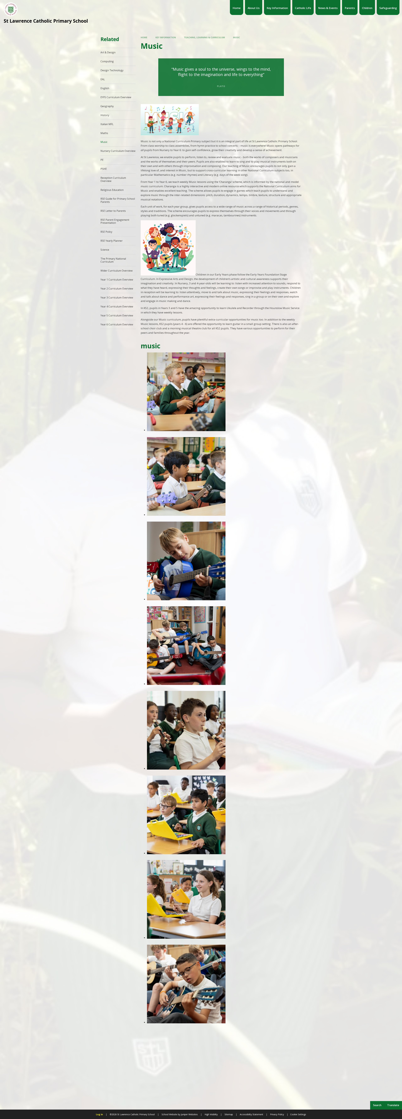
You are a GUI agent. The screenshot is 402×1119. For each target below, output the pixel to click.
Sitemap (229, 1114)
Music (236, 37)
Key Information (165, 37)
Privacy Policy (277, 1114)
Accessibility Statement (251, 1114)
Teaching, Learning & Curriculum (204, 37)
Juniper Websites (189, 1114)
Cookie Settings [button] (298, 1114)
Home (144, 37)
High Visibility (211, 1114)
